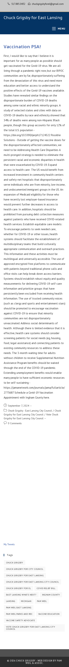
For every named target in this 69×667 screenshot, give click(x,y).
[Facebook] (35, 7)
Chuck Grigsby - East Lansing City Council (30, 410)
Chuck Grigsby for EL (18, 588)
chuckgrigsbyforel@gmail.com (48, 4)
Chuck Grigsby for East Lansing (33, 17)
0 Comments (15, 423)
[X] (31, 7)
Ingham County (51, 594)
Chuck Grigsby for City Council (24, 569)
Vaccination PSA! (22, 46)
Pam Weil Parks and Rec (19, 614)
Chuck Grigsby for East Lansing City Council (32, 581)
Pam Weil (42, 601)
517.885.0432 (18, 4)
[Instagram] (38, 7)
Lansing (10, 601)
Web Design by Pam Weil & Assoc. (44, 662)
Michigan (26, 601)
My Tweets (9, 544)
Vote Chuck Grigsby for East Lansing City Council (30, 627)
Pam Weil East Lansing (18, 607)
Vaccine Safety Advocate (20, 620)
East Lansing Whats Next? (21, 594)
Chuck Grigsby (14, 562)
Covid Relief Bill (46, 588)
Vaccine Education (49, 614)
